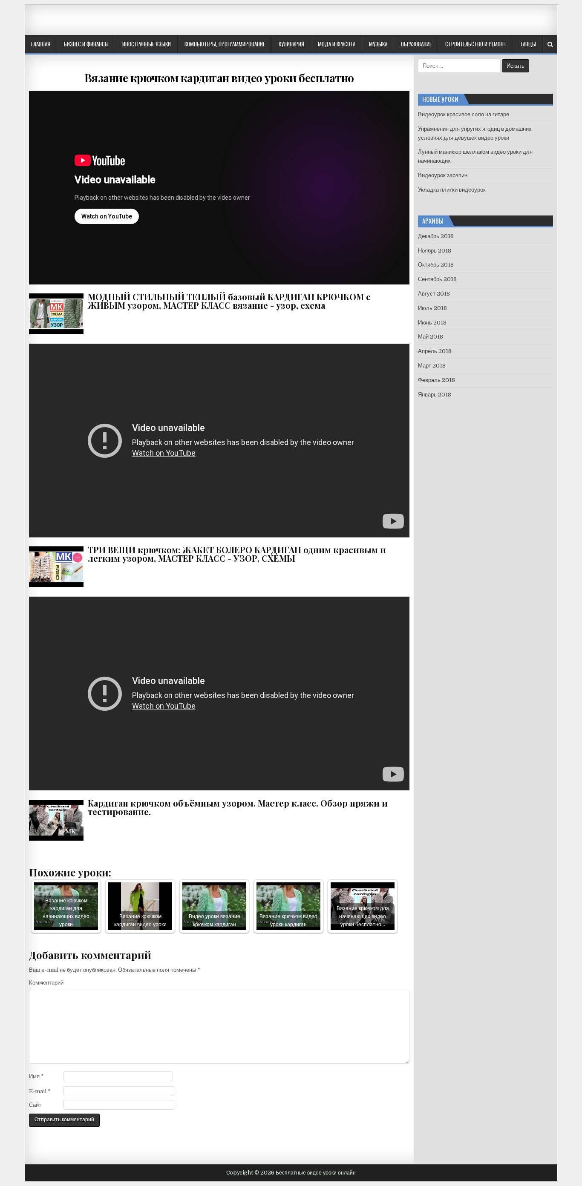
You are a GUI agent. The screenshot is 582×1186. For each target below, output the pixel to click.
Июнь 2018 (432, 322)
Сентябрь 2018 (437, 279)
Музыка (378, 44)
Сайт (35, 1105)
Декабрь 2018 (436, 236)
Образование (416, 44)
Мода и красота (336, 44)
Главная (40, 44)
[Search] (550, 44)
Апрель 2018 (435, 351)
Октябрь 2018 (436, 264)
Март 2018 (432, 365)
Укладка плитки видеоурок (452, 190)
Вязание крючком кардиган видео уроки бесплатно (219, 77)
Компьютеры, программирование (224, 44)
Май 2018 (430, 336)
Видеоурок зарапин (442, 175)
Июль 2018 (432, 308)
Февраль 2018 (436, 380)
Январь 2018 (434, 394)
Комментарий (46, 982)
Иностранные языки (146, 44)
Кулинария (291, 44)
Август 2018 (434, 293)
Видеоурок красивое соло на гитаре (463, 114)
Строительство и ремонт (476, 44)
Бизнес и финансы (86, 44)
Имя (36, 1076)
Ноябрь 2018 (434, 250)
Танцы (528, 44)
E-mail (40, 1091)
